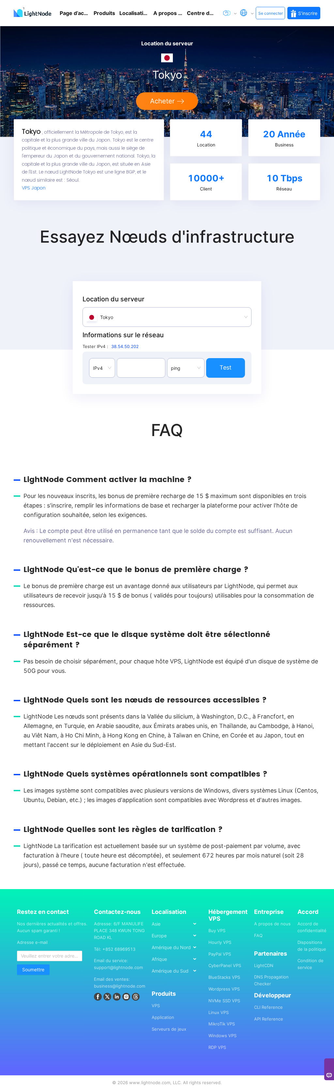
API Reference (268, 1019)
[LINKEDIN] (117, 997)
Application (163, 1017)
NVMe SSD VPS (224, 1000)
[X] (108, 997)
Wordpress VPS (224, 989)
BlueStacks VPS (224, 977)
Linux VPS (218, 1012)
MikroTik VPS (221, 1023)
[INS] (127, 997)
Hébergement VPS (228, 915)
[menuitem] (177, 923)
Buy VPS (216, 930)
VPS (156, 1005)
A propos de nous (272, 923)
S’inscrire (307, 13)
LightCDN (263, 965)
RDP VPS (217, 1047)
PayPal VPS (219, 954)
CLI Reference (268, 1007)
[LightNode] (34, 13)
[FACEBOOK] (98, 997)
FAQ (258, 935)
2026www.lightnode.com (143, 1082)
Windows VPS (222, 1035)
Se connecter (270, 13)
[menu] (177, 949)
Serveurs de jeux (169, 1029)
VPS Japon (34, 188)
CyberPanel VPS (224, 965)
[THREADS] (136, 997)
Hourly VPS (219, 942)
